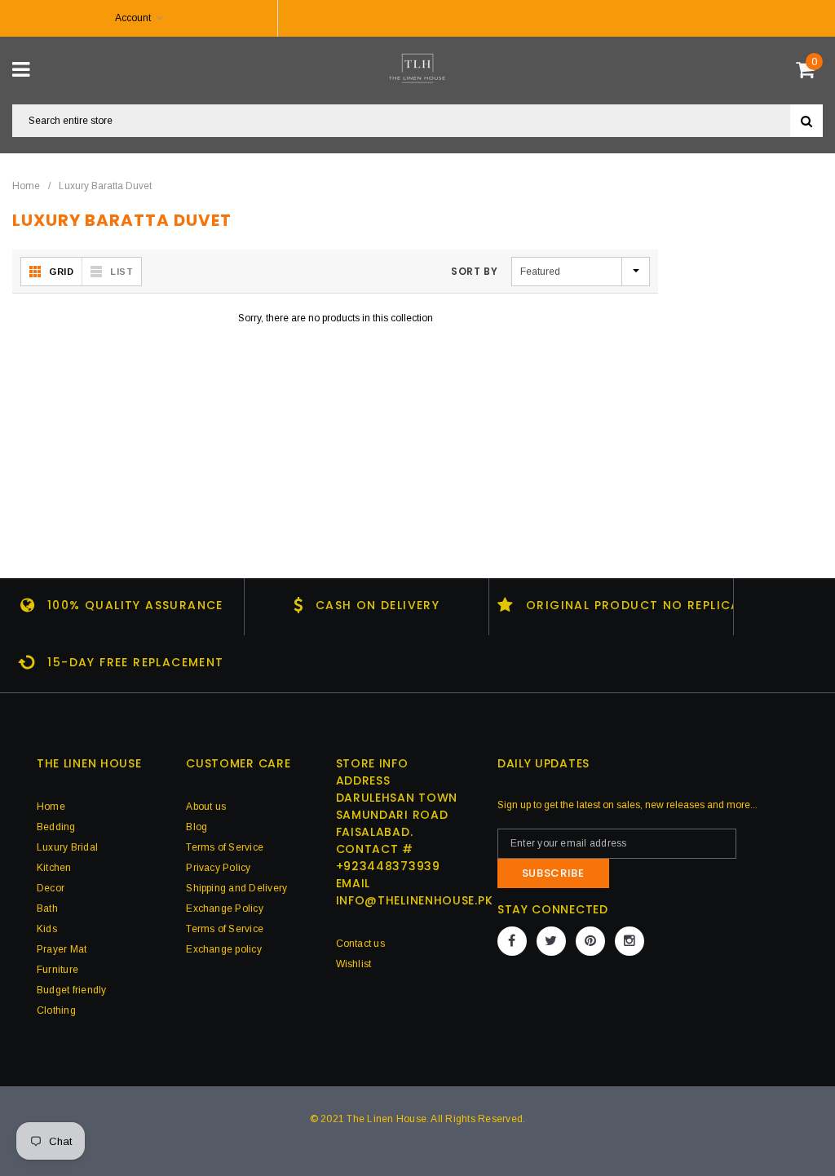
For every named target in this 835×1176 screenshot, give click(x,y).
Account (133, 18)
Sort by (474, 271)
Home (26, 186)
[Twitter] (551, 941)
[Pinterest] (590, 941)
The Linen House (386, 1119)
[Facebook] (512, 941)
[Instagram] (629, 941)
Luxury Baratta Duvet (105, 186)
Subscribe (553, 873)
